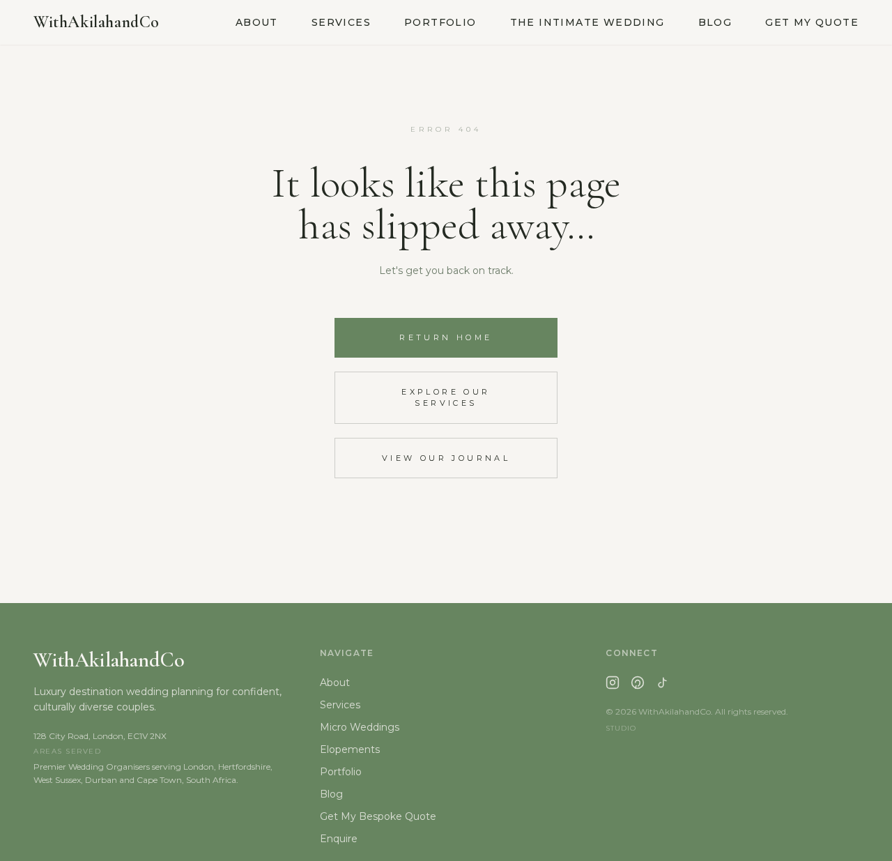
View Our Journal (446, 458)
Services (341, 22)
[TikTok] (663, 682)
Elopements (350, 749)
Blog (715, 22)
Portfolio (440, 22)
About (257, 22)
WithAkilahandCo (96, 22)
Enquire (338, 838)
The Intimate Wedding (587, 22)
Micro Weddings (359, 727)
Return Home (445, 337)
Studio (621, 728)
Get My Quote (812, 22)
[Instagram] (613, 682)
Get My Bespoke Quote (378, 816)
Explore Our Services (445, 398)
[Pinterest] (638, 682)
